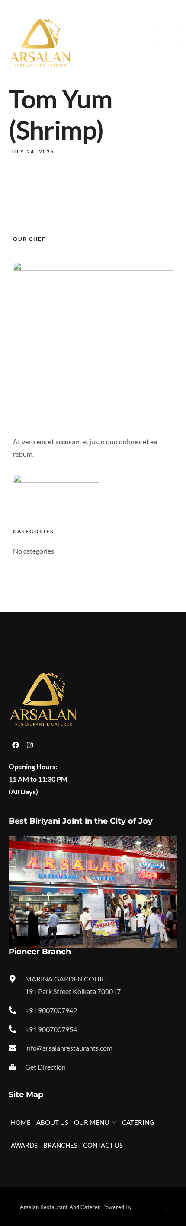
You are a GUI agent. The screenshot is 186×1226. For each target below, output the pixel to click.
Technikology (149, 1207)
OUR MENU (91, 1122)
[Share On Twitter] (37, 1189)
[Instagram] (30, 745)
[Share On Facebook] (28, 1189)
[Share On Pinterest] (47, 1189)
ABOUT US (52, 1122)
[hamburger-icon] (167, 36)
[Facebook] (15, 745)
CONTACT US (103, 1145)
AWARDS (24, 1145)
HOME (21, 1122)
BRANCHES (60, 1145)
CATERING (138, 1122)
